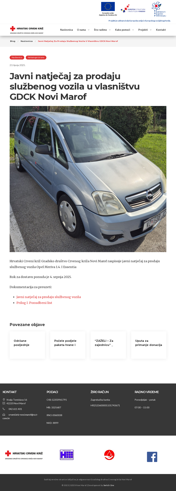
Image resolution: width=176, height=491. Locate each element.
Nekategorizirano (36, 57)
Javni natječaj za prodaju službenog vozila (48, 297)
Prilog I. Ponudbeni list (34, 303)
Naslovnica (66, 29)
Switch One (108, 485)
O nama (81, 29)
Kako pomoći (122, 29)
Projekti (143, 29)
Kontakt (161, 29)
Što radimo (100, 29)
